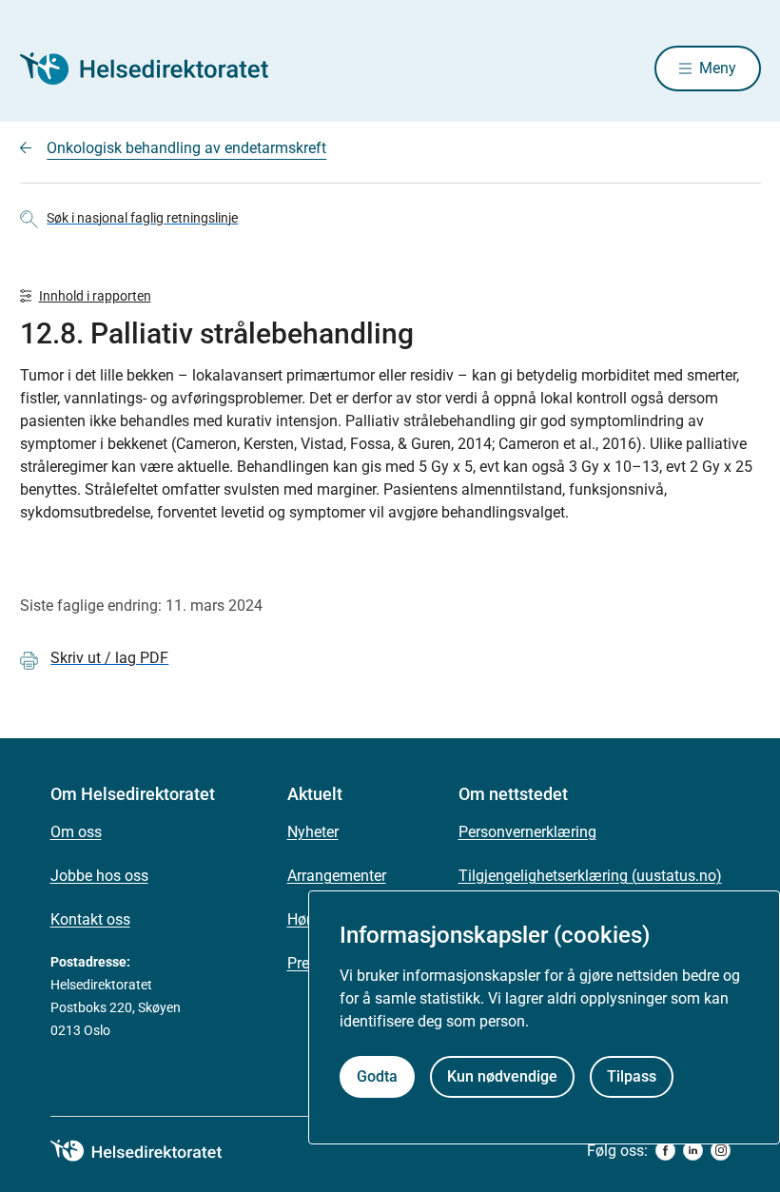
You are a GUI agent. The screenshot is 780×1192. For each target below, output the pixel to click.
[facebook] (665, 1151)
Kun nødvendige (502, 1076)
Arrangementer (336, 876)
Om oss (76, 832)
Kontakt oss (90, 919)
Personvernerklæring (527, 832)
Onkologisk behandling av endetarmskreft (186, 148)
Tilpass (631, 1076)
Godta (377, 1076)
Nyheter (313, 832)
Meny (717, 68)
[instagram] (721, 1151)
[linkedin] (693, 1151)
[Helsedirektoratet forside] (157, 68)
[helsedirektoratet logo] (149, 1151)
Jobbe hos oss (99, 876)
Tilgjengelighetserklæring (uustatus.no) (590, 876)
